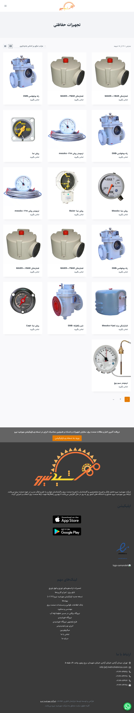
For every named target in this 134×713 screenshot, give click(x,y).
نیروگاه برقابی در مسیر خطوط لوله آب (65, 613)
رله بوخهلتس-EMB (31, 96)
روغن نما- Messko (120, 211)
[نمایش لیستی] (5, 46)
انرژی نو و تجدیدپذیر (65, 626)
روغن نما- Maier (76, 211)
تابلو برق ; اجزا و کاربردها (65, 592)
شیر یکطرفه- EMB (75, 325)
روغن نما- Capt (32, 325)
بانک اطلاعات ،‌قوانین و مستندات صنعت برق (65, 605)
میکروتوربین (65, 630)
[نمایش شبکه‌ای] (11, 46)
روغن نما (35, 153)
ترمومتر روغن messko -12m (71, 153)
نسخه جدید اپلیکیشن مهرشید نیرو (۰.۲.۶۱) (65, 596)
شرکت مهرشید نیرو (48, 701)
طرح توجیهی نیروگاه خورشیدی (65, 621)
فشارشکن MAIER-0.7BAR (116, 96)
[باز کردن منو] (5, 6)
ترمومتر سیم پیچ (121, 383)
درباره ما (65, 638)
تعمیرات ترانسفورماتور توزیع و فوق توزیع (65, 588)
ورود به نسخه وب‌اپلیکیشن (67, 438)
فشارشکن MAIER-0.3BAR (71, 96)
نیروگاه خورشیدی (65, 617)
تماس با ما (65, 634)
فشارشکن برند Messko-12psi (115, 325)
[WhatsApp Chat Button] (127, 706)
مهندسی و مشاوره (65, 609)
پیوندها (65, 600)
